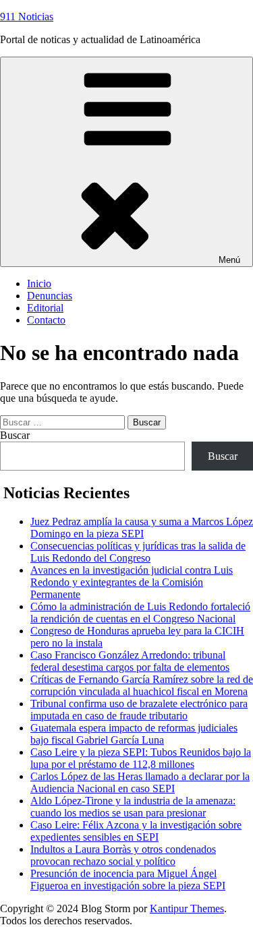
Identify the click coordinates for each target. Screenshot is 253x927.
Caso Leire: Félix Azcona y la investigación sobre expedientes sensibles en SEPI (136, 831)
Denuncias (49, 295)
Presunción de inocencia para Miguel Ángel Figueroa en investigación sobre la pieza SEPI (127, 879)
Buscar (15, 435)
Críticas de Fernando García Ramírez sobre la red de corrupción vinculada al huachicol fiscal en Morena (141, 685)
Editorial (45, 307)
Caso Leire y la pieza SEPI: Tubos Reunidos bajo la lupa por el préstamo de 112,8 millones (140, 758)
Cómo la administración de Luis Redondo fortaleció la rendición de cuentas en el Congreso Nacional (140, 612)
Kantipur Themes (187, 908)
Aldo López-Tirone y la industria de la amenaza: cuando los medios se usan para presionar (132, 806)
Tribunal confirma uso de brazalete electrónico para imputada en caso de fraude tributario (139, 709)
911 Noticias (26, 16)
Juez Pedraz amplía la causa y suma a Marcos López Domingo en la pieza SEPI (141, 527)
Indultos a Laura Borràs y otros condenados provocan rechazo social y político (123, 855)
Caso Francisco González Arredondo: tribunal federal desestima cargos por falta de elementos (129, 661)
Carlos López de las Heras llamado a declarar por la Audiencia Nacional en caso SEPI (140, 782)
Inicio (39, 283)
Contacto (46, 320)
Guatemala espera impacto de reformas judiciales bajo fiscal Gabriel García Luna (133, 734)
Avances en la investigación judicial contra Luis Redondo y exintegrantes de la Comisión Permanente (131, 582)
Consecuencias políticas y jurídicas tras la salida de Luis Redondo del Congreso (138, 552)
